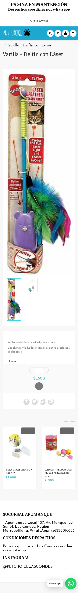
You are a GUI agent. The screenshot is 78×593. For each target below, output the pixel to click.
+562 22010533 (40, 21)
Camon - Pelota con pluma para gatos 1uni (58, 473)
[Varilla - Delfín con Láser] (39, 174)
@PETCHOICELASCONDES (28, 567)
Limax (12, 361)
